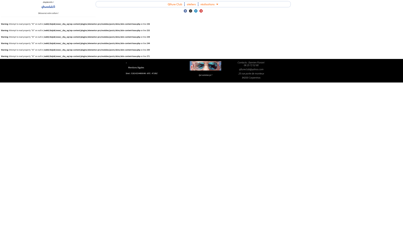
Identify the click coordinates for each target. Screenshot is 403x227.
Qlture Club (175, 4)
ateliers (191, 4)
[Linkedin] (195, 11)
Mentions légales (136, 67)
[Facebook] (185, 11)
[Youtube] (201, 11)
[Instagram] (190, 11)
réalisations (207, 4)
